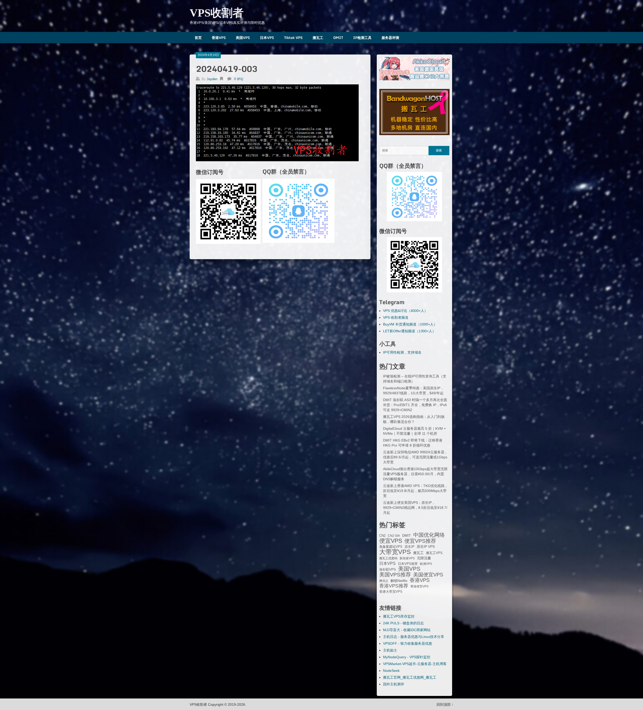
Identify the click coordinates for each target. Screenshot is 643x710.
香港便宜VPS (419, 586)
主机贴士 (390, 650)
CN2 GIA (394, 535)
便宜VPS (390, 540)
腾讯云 (383, 581)
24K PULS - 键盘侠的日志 (403, 623)
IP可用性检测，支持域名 (402, 352)
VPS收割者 (217, 13)
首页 (198, 37)
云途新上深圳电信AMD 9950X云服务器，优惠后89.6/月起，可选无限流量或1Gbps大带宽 (415, 457)
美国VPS (243, 37)
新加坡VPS (407, 558)
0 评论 (238, 79)
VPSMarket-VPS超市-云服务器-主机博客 (415, 664)
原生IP (409, 547)
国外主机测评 (393, 684)
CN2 (382, 535)
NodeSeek (391, 671)
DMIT (338, 37)
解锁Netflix (399, 581)
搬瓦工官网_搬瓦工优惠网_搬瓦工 (409, 677)
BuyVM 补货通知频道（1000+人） (410, 324)
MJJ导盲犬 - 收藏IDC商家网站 (407, 630)
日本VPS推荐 (408, 564)
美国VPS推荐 (395, 574)
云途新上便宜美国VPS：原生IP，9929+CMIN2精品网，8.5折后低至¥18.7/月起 (415, 508)
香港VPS (219, 37)
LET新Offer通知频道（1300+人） (409, 331)
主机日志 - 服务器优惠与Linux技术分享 (413, 637)
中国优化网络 (429, 534)
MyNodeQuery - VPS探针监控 (406, 657)
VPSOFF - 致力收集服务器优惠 (407, 643)
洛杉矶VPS (387, 569)
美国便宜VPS (428, 574)
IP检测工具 (362, 37)
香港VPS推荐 (393, 585)
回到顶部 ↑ (445, 704)
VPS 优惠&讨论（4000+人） (405, 311)
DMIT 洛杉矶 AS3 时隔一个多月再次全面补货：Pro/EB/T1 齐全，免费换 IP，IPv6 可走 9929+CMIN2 (415, 405)
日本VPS (267, 37)
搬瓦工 (318, 37)
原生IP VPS (426, 546)
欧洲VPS (426, 564)
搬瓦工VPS (434, 553)
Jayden (212, 79)
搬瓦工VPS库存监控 (398, 616)
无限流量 (424, 558)
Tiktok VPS (293, 37)
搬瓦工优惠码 (388, 558)
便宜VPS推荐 (420, 540)
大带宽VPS (395, 551)
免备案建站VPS (390, 547)
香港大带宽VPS (390, 591)
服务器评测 (390, 37)
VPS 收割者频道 (395, 317)
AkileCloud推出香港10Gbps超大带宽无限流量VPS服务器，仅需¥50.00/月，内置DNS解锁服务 (415, 474)
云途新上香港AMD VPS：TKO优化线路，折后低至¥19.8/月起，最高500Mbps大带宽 (415, 491)
